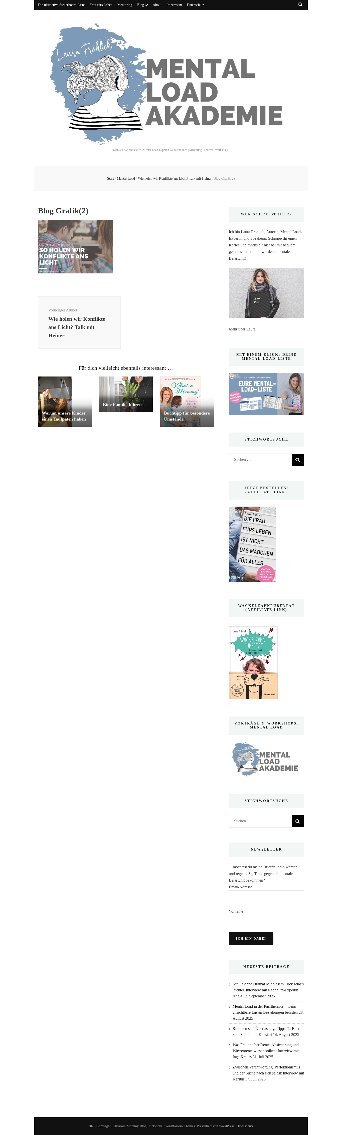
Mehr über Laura (242, 329)
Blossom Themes (183, 1126)
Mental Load (126, 178)
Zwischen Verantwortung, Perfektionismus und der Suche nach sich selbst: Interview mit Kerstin (268, 1073)
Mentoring (124, 5)
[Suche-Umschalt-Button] (300, 5)
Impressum (174, 5)
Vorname (236, 911)
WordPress (226, 1126)
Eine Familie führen (122, 404)
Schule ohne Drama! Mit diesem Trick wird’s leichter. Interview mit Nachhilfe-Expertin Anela (268, 990)
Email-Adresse (240, 887)
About (157, 5)
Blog (140, 5)
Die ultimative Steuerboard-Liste (61, 5)
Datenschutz (195, 5)
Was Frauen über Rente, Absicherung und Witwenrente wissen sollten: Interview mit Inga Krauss (266, 1051)
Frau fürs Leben (101, 5)
